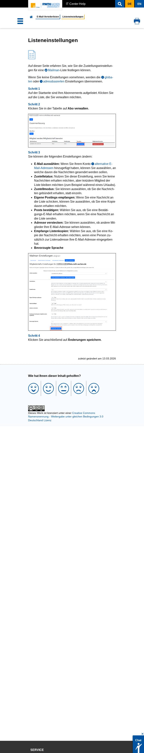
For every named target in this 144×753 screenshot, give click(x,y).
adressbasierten (53, 81)
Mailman (53, 70)
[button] (119, 4)
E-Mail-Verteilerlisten (48, 16)
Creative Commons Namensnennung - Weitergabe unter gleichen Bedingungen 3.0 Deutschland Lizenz (65, 416)
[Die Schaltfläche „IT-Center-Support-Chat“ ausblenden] (142, 734)
